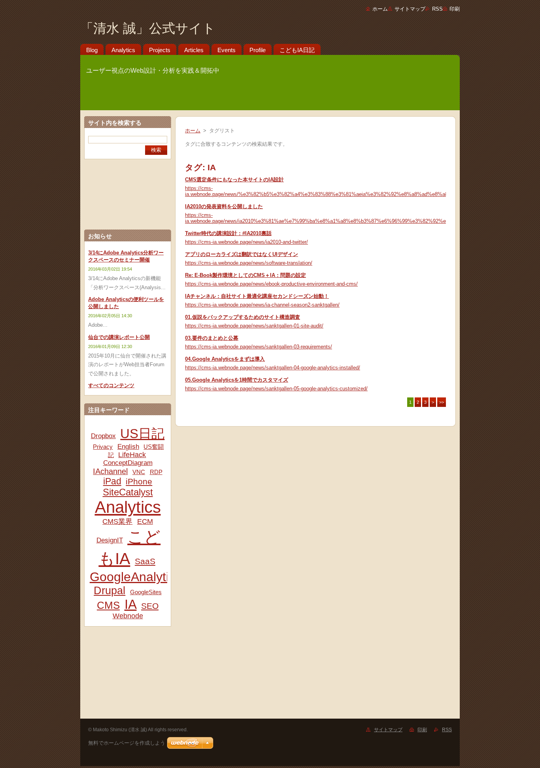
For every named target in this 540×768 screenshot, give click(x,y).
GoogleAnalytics (135, 577)
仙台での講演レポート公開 (119, 337)
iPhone (139, 481)
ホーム (380, 9)
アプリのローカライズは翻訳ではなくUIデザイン (241, 254)
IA (131, 604)
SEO (150, 605)
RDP (156, 472)
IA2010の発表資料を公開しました (224, 206)
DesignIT (109, 540)
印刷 (454, 9)
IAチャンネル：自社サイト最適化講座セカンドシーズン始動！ (257, 296)
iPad (112, 481)
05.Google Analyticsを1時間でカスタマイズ (236, 380)
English (128, 446)
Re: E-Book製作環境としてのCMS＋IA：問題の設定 (245, 275)
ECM (145, 521)
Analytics (128, 507)
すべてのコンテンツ (111, 385)
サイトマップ (410, 9)
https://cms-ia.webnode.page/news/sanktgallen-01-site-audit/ (254, 326)
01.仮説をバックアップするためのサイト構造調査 (242, 317)
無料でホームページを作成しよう (126, 743)
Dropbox (103, 436)
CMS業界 (117, 521)
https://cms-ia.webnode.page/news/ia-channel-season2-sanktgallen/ (262, 305)
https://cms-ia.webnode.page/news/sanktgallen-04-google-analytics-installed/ (272, 368)
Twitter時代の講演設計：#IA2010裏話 (228, 233)
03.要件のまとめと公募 (211, 338)
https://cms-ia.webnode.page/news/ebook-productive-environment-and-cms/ (271, 284)
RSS (437, 9)
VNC (138, 472)
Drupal (109, 590)
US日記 (142, 433)
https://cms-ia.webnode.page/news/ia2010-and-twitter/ (246, 242)
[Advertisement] (127, 675)
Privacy (103, 446)
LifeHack (132, 455)
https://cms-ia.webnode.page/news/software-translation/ (248, 263)
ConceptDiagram (128, 463)
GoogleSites (146, 592)
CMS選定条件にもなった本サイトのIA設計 (234, 180)
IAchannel (110, 471)
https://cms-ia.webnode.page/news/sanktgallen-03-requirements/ (258, 347)
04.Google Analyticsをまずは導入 (225, 359)
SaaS (145, 561)
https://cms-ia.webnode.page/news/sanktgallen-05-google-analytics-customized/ (276, 389)
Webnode (128, 616)
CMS (108, 605)
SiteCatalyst (128, 492)
